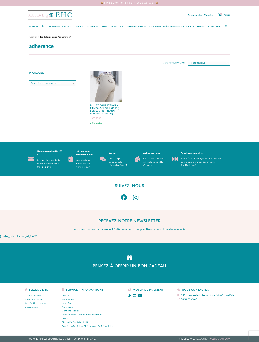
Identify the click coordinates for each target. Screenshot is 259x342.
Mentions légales (70, 310)
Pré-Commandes (173, 27)
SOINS (79, 27)
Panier (225, 14)
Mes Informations (33, 295)
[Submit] (226, 26)
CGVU (65, 318)
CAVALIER (52, 27)
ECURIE (92, 27)
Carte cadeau (195, 27)
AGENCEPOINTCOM (220, 339)
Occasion (154, 27)
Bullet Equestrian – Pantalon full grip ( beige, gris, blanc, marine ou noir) (104, 109)
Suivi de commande (35, 303)
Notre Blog (67, 303)
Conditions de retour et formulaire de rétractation (88, 326)
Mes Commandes (34, 299)
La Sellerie (214, 27)
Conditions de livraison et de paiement (82, 314)
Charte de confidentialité (75, 322)
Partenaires (67, 307)
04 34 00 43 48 (189, 299)
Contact (66, 295)
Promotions (136, 27)
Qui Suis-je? (68, 299)
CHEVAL (66, 27)
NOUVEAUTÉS (37, 27)
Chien (103, 27)
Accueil (33, 36)
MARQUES (117, 27)
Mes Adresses (31, 307)
